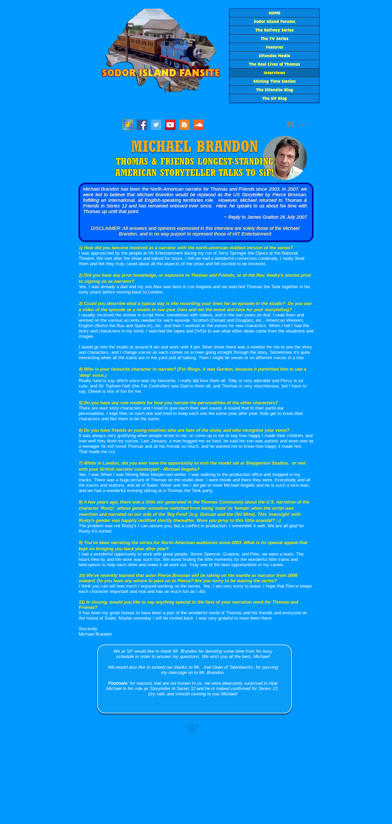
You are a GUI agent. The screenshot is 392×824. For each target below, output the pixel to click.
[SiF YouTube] (170, 125)
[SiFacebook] (142, 125)
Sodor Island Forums (274, 21)
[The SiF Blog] (184, 125)
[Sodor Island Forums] (128, 125)
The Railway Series (274, 30)
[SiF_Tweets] (156, 125)
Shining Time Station (274, 81)
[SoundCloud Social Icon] (198, 125)
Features (274, 47)
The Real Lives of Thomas (274, 64)
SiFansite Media (274, 55)
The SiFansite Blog (274, 90)
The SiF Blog (274, 98)
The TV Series (274, 38)
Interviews (274, 72)
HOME (274, 13)
